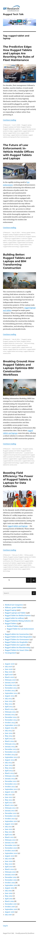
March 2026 (9, 677)
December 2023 (11, 749)
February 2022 (10, 808)
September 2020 (11, 853)
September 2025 (11, 693)
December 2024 (11, 717)
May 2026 (8, 672)
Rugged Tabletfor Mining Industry (18, 621)
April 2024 (9, 739)
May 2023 (8, 768)
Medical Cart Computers (14, 605)
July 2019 (8, 891)
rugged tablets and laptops (19, 135)
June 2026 (9, 669)
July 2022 (8, 795)
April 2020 (9, 867)
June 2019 (8, 893)
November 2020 (11, 848)
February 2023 (10, 776)
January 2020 (10, 875)
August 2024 (9, 728)
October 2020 (10, 851)
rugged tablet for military (11, 244)
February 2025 (10, 712)
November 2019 (11, 880)
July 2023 (8, 763)
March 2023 (9, 773)
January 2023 (10, 779)
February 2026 (10, 680)
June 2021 (8, 829)
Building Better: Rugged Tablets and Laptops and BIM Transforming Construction (17, 261)
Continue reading (9, 120)
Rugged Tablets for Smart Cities (12, 559)
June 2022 (8, 797)
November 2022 (11, 784)
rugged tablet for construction (17, 349)
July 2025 (8, 699)
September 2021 (11, 821)
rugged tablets (24, 246)
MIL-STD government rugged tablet (22, 561)
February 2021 (10, 840)
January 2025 (10, 715)
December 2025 (11, 685)
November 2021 (11, 816)
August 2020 (9, 856)
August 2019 (9, 888)
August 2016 (9, 912)
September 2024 (11, 725)
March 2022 (9, 805)
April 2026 (9, 675)
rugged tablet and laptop (25, 242)
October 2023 (10, 755)
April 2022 (9, 803)
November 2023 (11, 752)
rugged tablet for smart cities (12, 569)
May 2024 (8, 736)
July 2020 (8, 859)
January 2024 (10, 747)
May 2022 (8, 800)
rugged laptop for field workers (12, 565)
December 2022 (11, 781)
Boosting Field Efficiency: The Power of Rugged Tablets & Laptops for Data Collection (18, 479)
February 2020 (10, 872)
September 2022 (11, 789)
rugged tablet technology (11, 246)
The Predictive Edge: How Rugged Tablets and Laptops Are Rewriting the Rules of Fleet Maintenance (18, 53)
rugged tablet (17, 131)
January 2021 (10, 843)
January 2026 (10, 683)
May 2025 (8, 704)
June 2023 (8, 765)
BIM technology (29, 343)
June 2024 (8, 733)
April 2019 (8, 899)
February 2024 (10, 744)
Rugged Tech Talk (13, 14)
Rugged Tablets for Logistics (11, 129)
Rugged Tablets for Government (17, 639)
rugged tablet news (14, 133)
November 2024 (11, 720)
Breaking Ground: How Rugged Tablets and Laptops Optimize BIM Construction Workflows (18, 368)
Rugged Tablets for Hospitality (16, 642)
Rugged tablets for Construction (13, 343)
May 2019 (8, 896)
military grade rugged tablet (16, 240)
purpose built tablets (9, 345)
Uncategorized (10, 653)
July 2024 (8, 731)
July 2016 (8, 915)
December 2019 (10, 877)
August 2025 (9, 696)
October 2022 (10, 787)
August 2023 (9, 760)
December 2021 (10, 813)
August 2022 (9, 792)
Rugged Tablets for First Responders (18, 637)
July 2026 (8, 667)
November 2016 (11, 904)
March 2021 (9, 837)
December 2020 (11, 845)
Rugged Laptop (26, 125)
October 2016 (10, 907)
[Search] (34, 593)
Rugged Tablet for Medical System (18, 615)
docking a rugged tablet (12, 238)
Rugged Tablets (26, 127)
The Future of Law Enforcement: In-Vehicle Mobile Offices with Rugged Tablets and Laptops (18, 151)
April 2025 (9, 707)
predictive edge (8, 131)
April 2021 (8, 835)
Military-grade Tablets (28, 232)
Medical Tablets (13, 626)
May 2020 (8, 864)
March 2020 (9, 869)
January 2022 (10, 811)
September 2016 (11, 909)
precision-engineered (28, 129)
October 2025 (10, 691)
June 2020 (8, 861)
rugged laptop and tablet (24, 563)
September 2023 (11, 757)
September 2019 (11, 885)
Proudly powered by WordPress (25, 933)
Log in (5, 926)
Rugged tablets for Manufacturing (17, 647)
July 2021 (8, 827)
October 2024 (10, 723)
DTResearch (6, 125)
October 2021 (10, 819)
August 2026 (9, 664)
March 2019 (9, 901)
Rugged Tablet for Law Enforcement (14, 236)
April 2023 (9, 771)
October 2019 (10, 883)
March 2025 (9, 709)
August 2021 (9, 824)
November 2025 (11, 688)
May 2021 (8, 832)
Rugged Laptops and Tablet (11, 127)
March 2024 (9, 741)
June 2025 (8, 701)
